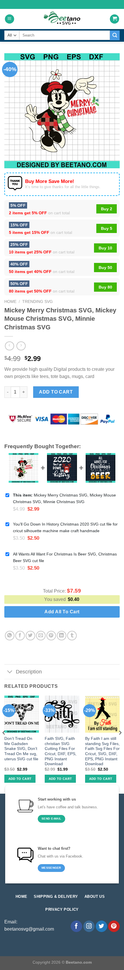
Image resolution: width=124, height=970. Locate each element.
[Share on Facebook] (20, 635)
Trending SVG (37, 301)
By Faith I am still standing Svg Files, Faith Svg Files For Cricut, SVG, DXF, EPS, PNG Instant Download (102, 751)
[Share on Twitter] (30, 635)
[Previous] (4, 744)
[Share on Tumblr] (72, 635)
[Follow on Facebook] (76, 926)
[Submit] (115, 35)
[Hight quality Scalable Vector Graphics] (62, 19)
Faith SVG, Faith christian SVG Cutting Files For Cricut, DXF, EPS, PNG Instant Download (60, 751)
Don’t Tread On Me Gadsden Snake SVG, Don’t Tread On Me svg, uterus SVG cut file (21, 748)
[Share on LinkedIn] (61, 635)
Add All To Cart (61, 611)
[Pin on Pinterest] (51, 635)
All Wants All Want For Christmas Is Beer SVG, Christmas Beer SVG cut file (65, 557)
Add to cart (56, 391)
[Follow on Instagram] (89, 926)
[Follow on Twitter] (101, 926)
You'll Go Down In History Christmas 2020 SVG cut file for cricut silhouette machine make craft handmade (65, 527)
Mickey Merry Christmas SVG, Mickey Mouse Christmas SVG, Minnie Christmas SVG (64, 498)
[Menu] (9, 19)
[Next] (120, 744)
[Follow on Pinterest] (114, 926)
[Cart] (114, 19)
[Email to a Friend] (41, 635)
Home (10, 301)
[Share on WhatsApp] (9, 635)
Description (29, 672)
